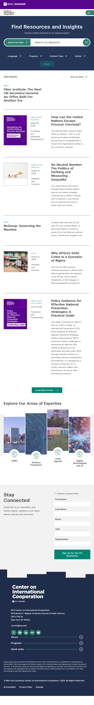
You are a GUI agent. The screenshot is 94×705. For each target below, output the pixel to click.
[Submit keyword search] (86, 42)
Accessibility (10, 687)
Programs (16, 643)
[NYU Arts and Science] (14, 4)
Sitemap (39, 687)
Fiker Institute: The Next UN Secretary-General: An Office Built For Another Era (22, 94)
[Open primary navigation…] (88, 12)
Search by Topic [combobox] (16, 42)
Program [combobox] (33, 56)
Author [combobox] (78, 56)
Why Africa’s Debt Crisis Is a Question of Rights (66, 256)
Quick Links (17, 649)
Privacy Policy (25, 687)
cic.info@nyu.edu (19, 625)
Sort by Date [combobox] (76, 77)
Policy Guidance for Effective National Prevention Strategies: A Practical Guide (66, 308)
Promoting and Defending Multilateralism (36, 135)
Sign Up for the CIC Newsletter (72, 554)
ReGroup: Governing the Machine (22, 228)
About (14, 637)
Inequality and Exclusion (35, 181)
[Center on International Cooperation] (11, 12)
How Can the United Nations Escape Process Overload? (67, 120)
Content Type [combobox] (56, 56)
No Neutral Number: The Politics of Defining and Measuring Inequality (66, 172)
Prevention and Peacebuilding (37, 315)
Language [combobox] (13, 56)
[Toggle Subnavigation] (81, 637)
